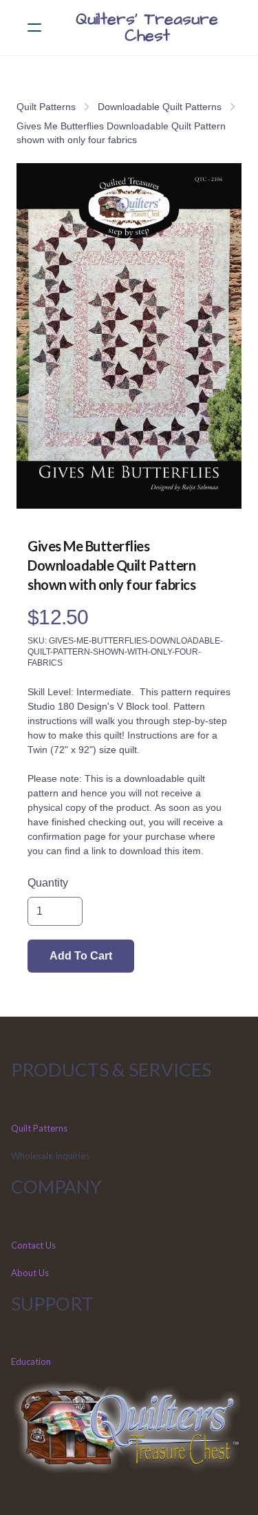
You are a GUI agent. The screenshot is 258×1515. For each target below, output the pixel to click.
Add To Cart (81, 956)
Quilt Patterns (46, 106)
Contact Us (33, 1245)
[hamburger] (34, 27)
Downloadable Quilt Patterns (160, 106)
